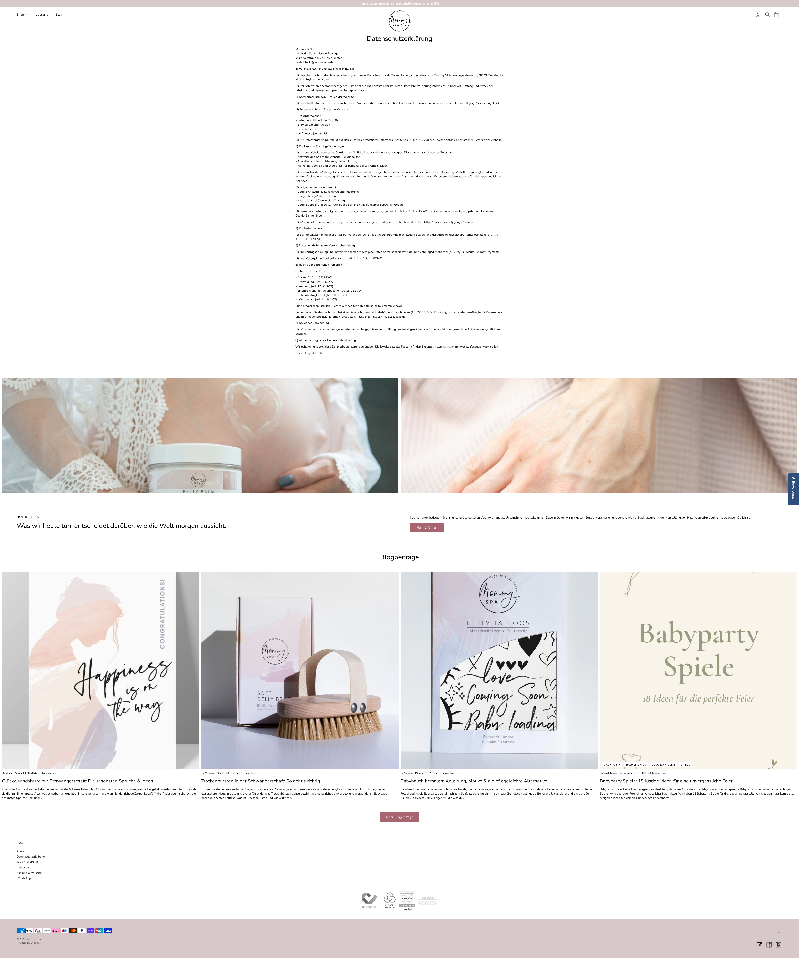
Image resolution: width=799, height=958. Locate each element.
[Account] (758, 14)
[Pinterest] (778, 945)
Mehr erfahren (426, 527)
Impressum (24, 867)
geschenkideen (663, 764)
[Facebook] (769, 945)
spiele (685, 764)
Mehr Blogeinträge (399, 817)
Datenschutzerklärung (31, 857)
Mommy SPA (33, 939)
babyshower (636, 764)
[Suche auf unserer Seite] (767, 14)
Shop (20, 14)
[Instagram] (759, 945)
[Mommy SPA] (400, 21)
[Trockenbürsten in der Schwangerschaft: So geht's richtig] (300, 670)
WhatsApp (24, 878)
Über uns (41, 14)
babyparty (612, 764)
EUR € (769, 932)
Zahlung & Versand (29, 873)
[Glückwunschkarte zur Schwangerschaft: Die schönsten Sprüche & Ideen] (100, 670)
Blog (59, 14)
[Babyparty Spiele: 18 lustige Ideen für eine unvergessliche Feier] (698, 670)
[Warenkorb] (776, 14)
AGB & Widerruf (27, 862)
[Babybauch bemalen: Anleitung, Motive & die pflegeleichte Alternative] (499, 670)
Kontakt (22, 851)
